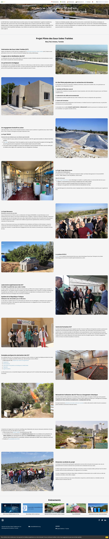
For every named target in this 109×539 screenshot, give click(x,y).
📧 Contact (87, 2)
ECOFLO (57, 256)
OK (106, 537)
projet (6, 142)
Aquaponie (5, 362)
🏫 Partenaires (70, 2)
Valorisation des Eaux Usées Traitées (35, 51)
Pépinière (5, 367)
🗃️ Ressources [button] (79, 2)
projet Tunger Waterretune (63, 180)
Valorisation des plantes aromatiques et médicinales (15, 365)
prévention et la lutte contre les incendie (74, 403)
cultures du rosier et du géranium (21, 360)
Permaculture (6, 363)
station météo (16, 432)
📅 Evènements (55, 2)
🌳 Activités (63, 2)
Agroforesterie (6, 368)
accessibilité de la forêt (14, 439)
